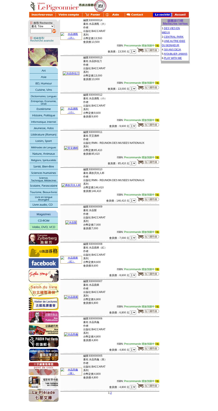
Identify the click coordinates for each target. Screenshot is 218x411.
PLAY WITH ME (173, 58)
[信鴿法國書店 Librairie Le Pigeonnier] (44, 267)
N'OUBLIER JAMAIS (175, 53)
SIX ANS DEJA (172, 49)
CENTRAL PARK (174, 36)
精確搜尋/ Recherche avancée (42, 39)
